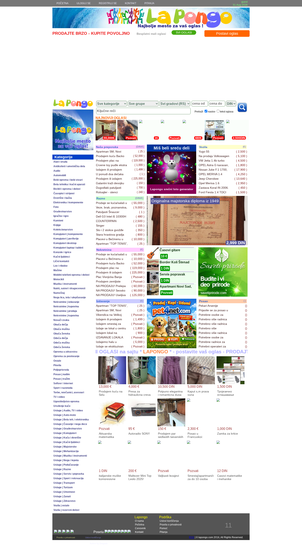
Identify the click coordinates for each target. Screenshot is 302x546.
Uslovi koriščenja (169, 520)
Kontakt (139, 532)
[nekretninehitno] (171, 347)
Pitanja (163, 532)
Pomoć (163, 528)
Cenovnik (140, 528)
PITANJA (149, 3)
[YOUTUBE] (68, 532)
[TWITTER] (59, 532)
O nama (139, 520)
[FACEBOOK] (55, 532)
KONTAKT (130, 3)
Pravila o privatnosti (171, 524)
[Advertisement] (151, 67)
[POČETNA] (72, 103)
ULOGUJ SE (84, 3)
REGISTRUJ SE (108, 3)
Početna (139, 524)
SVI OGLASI (184, 32)
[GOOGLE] (64, 532)
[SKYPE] (72, 532)
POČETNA (62, 3)
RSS (191, 537)
